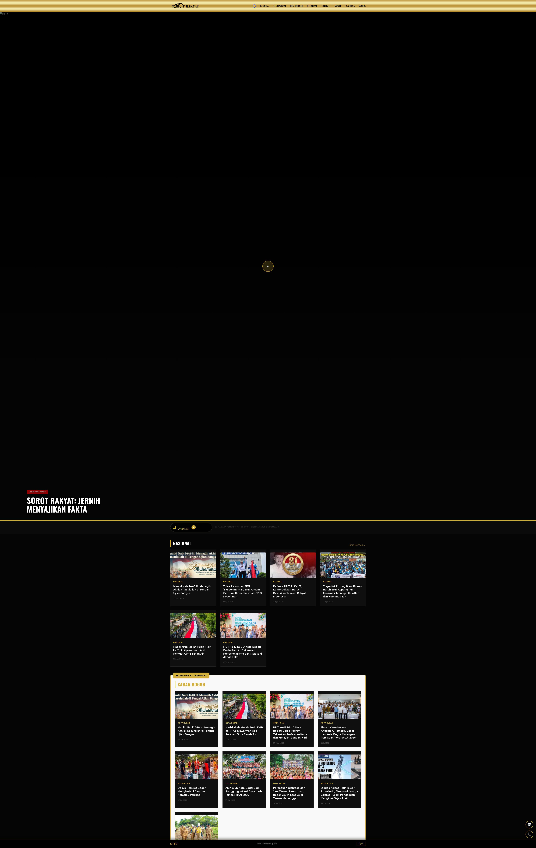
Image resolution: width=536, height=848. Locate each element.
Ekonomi (337, 5)
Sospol (362, 5)
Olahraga (350, 5)
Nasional (264, 5)
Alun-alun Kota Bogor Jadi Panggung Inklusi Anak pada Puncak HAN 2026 (243, 791)
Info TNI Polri (296, 5)
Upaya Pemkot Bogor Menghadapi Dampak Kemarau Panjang (192, 791)
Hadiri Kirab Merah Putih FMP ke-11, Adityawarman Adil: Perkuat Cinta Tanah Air (192, 650)
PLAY (361, 844)
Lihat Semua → (357, 545)
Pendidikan (312, 5)
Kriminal (325, 5)
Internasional (279, 5)
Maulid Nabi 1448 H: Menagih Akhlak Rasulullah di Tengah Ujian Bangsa (192, 590)
